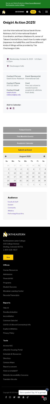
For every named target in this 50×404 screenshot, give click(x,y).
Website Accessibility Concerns (15, 375)
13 (33, 173)
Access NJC (19, 12)
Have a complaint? (10, 371)
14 (39, 173)
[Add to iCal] (13, 108)
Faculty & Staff (13, 202)
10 (15, 173)
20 (33, 177)
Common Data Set (10, 321)
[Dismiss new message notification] (47, 389)
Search (40, 12)
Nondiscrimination (10, 312)
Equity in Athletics (10, 329)
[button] (46, 12)
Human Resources (10, 270)
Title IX (6, 308)
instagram (10, 397)
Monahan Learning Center (13, 291)
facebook (6, 397)
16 (8, 177)
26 (27, 181)
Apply (33, 12)
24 (15, 181)
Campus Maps (9, 362)
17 (15, 177)
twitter (14, 397)
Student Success (10, 287)
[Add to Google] (8, 108)
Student (10, 205)
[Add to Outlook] (11, 108)
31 (39, 165)
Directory (7, 358)
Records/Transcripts (11, 295)
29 (45, 181)
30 (8, 184)
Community (12, 208)
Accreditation (8, 316)
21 (39, 177)
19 (27, 177)
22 (45, 177)
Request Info (27, 12)
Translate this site (10, 379)
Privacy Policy (8, 333)
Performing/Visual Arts (16, 214)
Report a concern (10, 367)
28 (39, 181)
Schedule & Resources (12, 354)
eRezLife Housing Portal (12, 350)
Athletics (11, 211)
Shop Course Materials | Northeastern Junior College (23, 4)
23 (8, 181)
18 (21, 177)
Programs (7, 283)
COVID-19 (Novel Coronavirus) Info (17, 325)
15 (45, 173)
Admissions (7, 274)
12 (27, 173)
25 (21, 181)
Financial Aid (8, 278)
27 (33, 181)
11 (21, 173)
